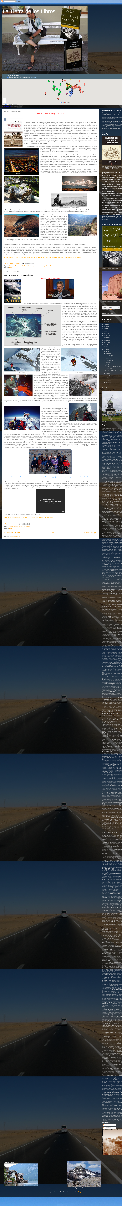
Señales (109, 1001)
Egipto (114, 587)
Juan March (105, 756)
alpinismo (106, 457)
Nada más (104, 911)
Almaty (108, 456)
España (103, 652)
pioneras (118, 956)
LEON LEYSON (105, 823)
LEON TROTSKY (114, 823)
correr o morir (105, 550)
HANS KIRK (106, 694)
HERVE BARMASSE (114, 703)
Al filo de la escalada (114, 440)
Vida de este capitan (114, 1094)
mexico (19, 266)
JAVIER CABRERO (106, 731)
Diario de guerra (111, 570)
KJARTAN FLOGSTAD (112, 767)
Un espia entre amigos (115, 1062)
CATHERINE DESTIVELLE (107, 524)
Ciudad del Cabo (114, 539)
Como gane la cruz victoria (110, 543)
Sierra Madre (49, 266)
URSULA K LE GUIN (112, 1081)
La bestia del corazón (107, 774)
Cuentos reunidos (112, 556)
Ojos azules (105, 928)
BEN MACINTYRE (115, 494)
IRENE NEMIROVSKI (115, 721)
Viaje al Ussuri (110, 1089)
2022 (105, 331)
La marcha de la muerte (108, 790)
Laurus (120, 816)
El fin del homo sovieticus (111, 601)
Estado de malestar (106, 653)
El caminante (105, 592)
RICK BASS (115, 976)
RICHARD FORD (106, 976)
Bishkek (114, 505)
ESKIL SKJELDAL (116, 650)
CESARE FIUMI (118, 528)
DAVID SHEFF (116, 563)
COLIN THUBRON (112, 540)
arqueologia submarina (114, 481)
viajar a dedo (115, 1086)
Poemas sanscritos (112, 959)
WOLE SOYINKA (117, 1112)
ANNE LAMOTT (115, 468)
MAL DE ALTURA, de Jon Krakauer (18, 275)
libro (112, 826)
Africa (111, 438)
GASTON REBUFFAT (115, 674)
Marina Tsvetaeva (113, 876)
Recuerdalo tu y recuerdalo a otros (114, 969)
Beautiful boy (105, 494)
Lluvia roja (116, 829)
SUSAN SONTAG (106, 1021)
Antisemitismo (105, 473)
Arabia (110, 478)
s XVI (121, 991)
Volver (115, 1104)
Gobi (110, 684)
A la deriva (117, 433)
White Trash (113, 1108)
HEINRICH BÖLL (107, 696)
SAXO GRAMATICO (106, 999)
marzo (107, 380)
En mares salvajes (115, 641)
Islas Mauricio (117, 724)
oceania (116, 927)
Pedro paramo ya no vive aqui (38, 266)
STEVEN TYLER (116, 1019)
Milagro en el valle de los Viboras (110, 901)
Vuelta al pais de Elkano (107, 1105)
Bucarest (118, 511)
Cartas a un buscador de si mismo (110, 521)
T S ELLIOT (111, 1028)
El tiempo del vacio (109, 625)
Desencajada (106, 569)
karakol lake (105, 761)
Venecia (119, 1085)
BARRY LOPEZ (105, 492)
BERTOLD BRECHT (112, 498)
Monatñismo (109, 904)
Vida (106, 1094)
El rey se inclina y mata (116, 620)
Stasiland (117, 1017)
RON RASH (114, 985)
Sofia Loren (105, 1016)
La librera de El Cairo (116, 789)
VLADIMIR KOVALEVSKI (114, 1101)
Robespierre (115, 984)
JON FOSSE (107, 743)
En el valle (112, 638)
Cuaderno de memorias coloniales (109, 553)
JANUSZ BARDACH (113, 729)
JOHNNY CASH (116, 742)
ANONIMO (115, 471)
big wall (103, 501)
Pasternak (111, 939)
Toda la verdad (117, 1043)
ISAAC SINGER (106, 722)
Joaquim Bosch (112, 738)
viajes (116, 1089)
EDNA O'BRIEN (106, 582)
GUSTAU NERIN (112, 691)
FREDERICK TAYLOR (109, 672)
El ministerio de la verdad (113, 614)
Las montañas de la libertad (108, 813)
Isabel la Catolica (118, 722)
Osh (119, 931)
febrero (107, 382)
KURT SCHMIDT (109, 770)
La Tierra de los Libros (29, 11)
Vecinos (113, 1085)
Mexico (11, 267)
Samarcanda (105, 997)
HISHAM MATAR (105, 705)
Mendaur (104, 889)
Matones (113, 882)
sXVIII (105, 1026)
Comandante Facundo (107, 542)
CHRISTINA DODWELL (114, 535)
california (104, 514)
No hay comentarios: (15, 263)
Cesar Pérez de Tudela (107, 528)
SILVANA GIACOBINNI (107, 1009)
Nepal (117, 920)
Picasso (108, 955)
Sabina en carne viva (107, 992)
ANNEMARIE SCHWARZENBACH (109, 470)
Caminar (109, 515)
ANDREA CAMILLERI (108, 463)
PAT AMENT (117, 939)
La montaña (106, 792)
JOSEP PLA (105, 750)
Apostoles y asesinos (107, 477)
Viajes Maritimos (106, 1091)
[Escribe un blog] (28, 263)
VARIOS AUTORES (106, 1084)
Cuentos (106, 554)
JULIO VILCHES (115, 757)
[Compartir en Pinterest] (33, 263)
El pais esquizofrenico (110, 619)
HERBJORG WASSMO (117, 700)
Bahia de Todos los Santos (112, 488)
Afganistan (104, 438)
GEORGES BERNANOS (114, 680)
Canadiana (106, 516)
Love (115, 852)
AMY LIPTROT (105, 460)
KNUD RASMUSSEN (106, 768)
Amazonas (106, 459)
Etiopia (116, 655)
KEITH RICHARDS (116, 764)
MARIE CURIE (115, 874)
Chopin (106, 533)
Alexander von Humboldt (116, 450)
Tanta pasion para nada (107, 1029)
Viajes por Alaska (115, 1091)
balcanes (114, 491)
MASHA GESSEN (106, 882)
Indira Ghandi (109, 715)
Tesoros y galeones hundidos (112, 1033)
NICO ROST (112, 921)
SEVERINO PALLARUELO (109, 1003)
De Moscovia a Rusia (116, 564)
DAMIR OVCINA (118, 558)
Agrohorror (112, 439)
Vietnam (105, 1097)
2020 (105, 335)
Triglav (117, 1053)
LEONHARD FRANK (113, 824)
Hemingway (112, 697)
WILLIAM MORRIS (116, 1111)
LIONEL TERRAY (106, 829)
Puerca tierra (111, 963)
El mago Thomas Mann (107, 613)
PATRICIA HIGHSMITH (111, 941)
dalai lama (111, 558)
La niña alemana (112, 795)
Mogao (103, 904)
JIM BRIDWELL (112, 736)
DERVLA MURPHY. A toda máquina (109, 567)
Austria (118, 487)
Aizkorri (103, 440)
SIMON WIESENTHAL (115, 1010)
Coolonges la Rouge (106, 549)
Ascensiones (106, 484)
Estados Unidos (117, 653)
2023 (105, 328)
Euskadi (114, 656)
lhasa (103, 826)
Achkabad (104, 436)
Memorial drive (111, 886)
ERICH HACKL (111, 645)
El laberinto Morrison (111, 609)
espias (108, 652)
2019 (105, 338)
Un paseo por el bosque (108, 1067)
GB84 (103, 676)
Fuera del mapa (111, 673)
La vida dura (114, 806)
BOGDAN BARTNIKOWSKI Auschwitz (110, 507)
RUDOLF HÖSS (105, 988)
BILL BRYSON (111, 501)
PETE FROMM (105, 949)
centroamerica (105, 526)
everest (11, 526)
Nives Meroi (118, 923)
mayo (107, 375)
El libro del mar (114, 612)
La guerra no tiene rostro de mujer (111, 785)
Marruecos (112, 879)
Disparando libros (117, 576)
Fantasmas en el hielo (107, 659)
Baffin (103, 488)
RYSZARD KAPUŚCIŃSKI (107, 991)
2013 (105, 351)
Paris (120, 938)
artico (103, 482)
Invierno (105, 719)
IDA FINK (109, 711)
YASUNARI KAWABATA (117, 1116)
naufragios (104, 916)
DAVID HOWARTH (112, 561)
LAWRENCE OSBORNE (116, 819)
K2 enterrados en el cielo (113, 759)
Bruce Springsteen (107, 511)
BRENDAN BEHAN (116, 509)
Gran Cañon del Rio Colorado (114, 686)
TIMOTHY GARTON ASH (107, 1043)
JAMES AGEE (113, 727)
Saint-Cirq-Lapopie (108, 994)
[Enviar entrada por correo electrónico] (23, 263)
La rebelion (109, 800)
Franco (110, 666)
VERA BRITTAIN (106, 1086)
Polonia (104, 960)
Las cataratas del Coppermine (108, 809)
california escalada (112, 514)
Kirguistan (104, 767)
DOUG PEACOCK (108, 579)
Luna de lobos (105, 854)
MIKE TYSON (105, 900)
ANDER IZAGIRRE (114, 462)
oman (112, 929)
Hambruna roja (115, 693)
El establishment (111, 600)
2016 (105, 344)
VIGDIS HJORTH (113, 1097)
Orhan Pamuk (105, 931)
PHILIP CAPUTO (107, 953)
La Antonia (110, 771)
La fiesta (120, 782)
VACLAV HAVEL (106, 1082)
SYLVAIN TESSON (117, 1026)
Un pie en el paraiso (107, 1068)
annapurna (119, 467)
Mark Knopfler (116, 877)
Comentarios (107, 1127)
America (113, 459)
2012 (105, 387)
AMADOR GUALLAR (114, 457)
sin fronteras (110, 1012)
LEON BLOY (115, 822)
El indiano (119, 607)
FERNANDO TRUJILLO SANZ (110, 662)
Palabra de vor (107, 935)
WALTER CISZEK (106, 1106)
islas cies (111, 724)
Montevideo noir (105, 907)
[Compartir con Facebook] (31, 263)
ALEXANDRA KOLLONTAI (108, 453)
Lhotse (108, 826)
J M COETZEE (115, 725)
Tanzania (118, 1029)
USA (119, 1081)
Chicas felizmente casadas (116, 531)
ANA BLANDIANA (114, 460)
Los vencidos (117, 849)
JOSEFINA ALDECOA (108, 747)
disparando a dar (106, 576)
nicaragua (104, 921)
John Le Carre (115, 741)
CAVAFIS (117, 524)
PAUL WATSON (111, 943)
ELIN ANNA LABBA (113, 631)
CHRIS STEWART (115, 533)
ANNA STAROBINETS (107, 467)
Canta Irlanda (114, 516)
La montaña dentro (116, 792)
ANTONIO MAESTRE (110, 474)
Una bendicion (107, 1074)
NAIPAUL (106, 913)
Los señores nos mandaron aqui (115, 847)
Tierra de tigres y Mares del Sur (109, 1040)
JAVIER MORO (117, 731)
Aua (121, 485)
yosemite (104, 1120)
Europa (106, 656)
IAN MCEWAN (117, 710)
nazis (103, 918)
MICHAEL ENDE (117, 896)
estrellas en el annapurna (107, 655)
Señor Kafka (115, 1001)
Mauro (105, 883)
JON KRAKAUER (18, 526)
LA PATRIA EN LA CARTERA (111, 797)
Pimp (113, 956)
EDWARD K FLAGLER (107, 586)
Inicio (52, 532)
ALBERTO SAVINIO (108, 446)
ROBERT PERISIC (116, 981)
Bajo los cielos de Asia (114, 490)
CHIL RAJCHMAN (107, 532)
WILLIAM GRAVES (106, 1111)
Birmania (109, 505)
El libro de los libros (108, 610)
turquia (120, 1057)
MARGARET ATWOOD (115, 865)
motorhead (114, 909)
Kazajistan (107, 764)
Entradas (106, 1125)
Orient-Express (114, 931)
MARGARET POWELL (113, 867)
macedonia (113, 854)
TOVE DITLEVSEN (111, 1047)
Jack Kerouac (105, 727)
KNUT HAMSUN (117, 768)
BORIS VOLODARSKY (110, 508)
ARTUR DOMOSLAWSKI (113, 482)
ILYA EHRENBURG (110, 714)
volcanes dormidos (108, 1104)
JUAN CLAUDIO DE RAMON (109, 754)
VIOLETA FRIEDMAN (117, 1098)
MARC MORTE (118, 864)
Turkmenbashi (105, 1057)
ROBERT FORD (115, 978)
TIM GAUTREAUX (114, 1042)
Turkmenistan (113, 1057)
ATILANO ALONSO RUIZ (113, 485)
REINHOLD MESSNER (108, 971)
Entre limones (116, 644)
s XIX (116, 991)
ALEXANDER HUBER (115, 449)
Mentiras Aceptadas (114, 889)
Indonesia (116, 715)
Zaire (119, 1120)
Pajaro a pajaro (118, 934)
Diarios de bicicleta (109, 573)
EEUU (110, 587)
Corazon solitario (117, 549)
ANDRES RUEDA (112, 464)
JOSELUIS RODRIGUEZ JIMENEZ (109, 749)
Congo (110, 547)
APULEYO (104, 478)
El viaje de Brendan (116, 630)
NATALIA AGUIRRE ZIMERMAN (108, 914)
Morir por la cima (115, 907)
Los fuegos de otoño (113, 838)
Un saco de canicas (106, 1071)
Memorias (118, 886)
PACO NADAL (25, 266)
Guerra (111, 689)
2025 (105, 324)
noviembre (108, 355)
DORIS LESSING (114, 578)
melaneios (104, 886)
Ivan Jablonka (107, 725)
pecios (118, 943)
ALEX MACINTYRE (116, 448)
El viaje (108, 630)
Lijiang (112, 827)
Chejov (112, 529)
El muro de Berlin (114, 616)
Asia (112, 484)
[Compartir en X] (30, 263)
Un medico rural (114, 1065)
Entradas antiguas (90, 532)
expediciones (112, 658)
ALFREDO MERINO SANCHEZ (108, 455)
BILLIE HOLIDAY (106, 503)
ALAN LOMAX (114, 443)
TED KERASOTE (114, 1030)
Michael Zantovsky (116, 897)
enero (107, 384)
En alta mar (111, 635)
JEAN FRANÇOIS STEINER (116, 732)
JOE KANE (104, 739)
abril (107, 378)
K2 (104, 759)
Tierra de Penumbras (110, 1039)
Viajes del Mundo (7, 106)
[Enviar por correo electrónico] (26, 263)
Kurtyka (117, 770)
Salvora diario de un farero (108, 995)
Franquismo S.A (108, 669)
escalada (104, 648)
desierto (113, 569)
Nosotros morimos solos (113, 925)
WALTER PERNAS (117, 1106)
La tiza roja (112, 805)
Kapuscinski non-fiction (115, 760)
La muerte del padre (114, 793)
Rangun (104, 967)
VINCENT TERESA (106, 1098)
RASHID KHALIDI (111, 967)
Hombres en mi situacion (113, 709)
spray (111, 1017)
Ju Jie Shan (106, 753)
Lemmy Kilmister (113, 820)
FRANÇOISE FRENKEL (107, 667)
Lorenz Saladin (105, 830)
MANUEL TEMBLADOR (113, 863)
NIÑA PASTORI (111, 923)
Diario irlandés (119, 572)
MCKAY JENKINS (113, 885)
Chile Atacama (115, 532)
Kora (103, 770)
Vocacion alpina (114, 1102)
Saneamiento (112, 997)
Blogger (80, 1192)
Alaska (120, 443)
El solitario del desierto (107, 624)
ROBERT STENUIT (115, 983)
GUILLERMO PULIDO (107, 690)
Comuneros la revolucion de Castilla (109, 546)
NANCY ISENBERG (116, 913)
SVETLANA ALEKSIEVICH (109, 1023)
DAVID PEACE (105, 563)
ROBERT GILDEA (116, 980)
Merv (110, 890)
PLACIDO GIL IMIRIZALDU (113, 957)
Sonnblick (104, 1017)
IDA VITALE (116, 711)
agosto (107, 362)
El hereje (119, 603)
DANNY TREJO (109, 560)
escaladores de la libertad (110, 649)
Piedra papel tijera (116, 955)
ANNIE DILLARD (106, 471)
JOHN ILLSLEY (107, 740)
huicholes (109, 710)
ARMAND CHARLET (112, 480)
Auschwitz (111, 487)
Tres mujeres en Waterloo (109, 1051)
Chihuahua (12, 266)
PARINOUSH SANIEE (110, 938)
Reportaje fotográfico (112, 973)
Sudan (103, 1020)
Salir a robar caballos (117, 994)
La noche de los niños (116, 796)
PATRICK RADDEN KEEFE (108, 942)
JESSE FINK (112, 735)
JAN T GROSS (111, 728)
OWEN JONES (111, 932)
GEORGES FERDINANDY (113, 682)
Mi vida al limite (110, 894)
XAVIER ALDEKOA (106, 1115)
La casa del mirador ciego (107, 777)
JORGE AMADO (111, 745)
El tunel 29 (110, 627)
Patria (103, 941)
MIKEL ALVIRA (114, 900)
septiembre (109, 360)
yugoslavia (111, 1120)
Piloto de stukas (106, 956)
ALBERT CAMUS (112, 445)
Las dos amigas (112, 812)
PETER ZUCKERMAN (106, 952)
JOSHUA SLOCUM (116, 752)
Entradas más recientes (12, 532)
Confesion (104, 547)
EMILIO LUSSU (118, 634)
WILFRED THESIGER (107, 1109)
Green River (106, 687)
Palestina (115, 935)
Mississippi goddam (114, 903)
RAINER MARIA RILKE (115, 966)
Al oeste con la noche (115, 442)
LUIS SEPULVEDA (113, 853)
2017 (105, 342)
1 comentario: (13, 524)
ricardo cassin (108, 974)
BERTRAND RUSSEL (106, 500)
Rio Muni (107, 977)
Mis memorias (105, 903)
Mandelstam (112, 858)
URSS (103, 1081)
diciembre (108, 353)
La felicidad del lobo (112, 782)
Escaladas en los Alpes (115, 648)
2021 (105, 333)
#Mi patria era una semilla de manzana (111, 429)
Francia (111, 663)
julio (107, 365)
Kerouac (104, 765)
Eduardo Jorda (116, 582)
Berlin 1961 (113, 495)
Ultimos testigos (111, 1058)
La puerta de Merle (117, 799)
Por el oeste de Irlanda (115, 960)
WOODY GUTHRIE (114, 1113)
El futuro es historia (111, 603)
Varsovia (114, 1084)
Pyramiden (118, 963)
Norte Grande (117, 924)
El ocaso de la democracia (113, 617)
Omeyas (117, 929)
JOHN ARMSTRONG (113, 739)
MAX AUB (111, 883)
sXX (110, 1026)
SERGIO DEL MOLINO (109, 1002)
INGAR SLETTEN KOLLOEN (108, 718)
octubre (108, 358)
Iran (103, 721)
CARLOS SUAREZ (108, 519)
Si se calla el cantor (115, 1005)
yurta (115, 1120)
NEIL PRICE (110, 920)
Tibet (108, 1037)
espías (114, 652)
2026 (105, 322)
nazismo (108, 918)
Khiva (117, 765)
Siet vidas (115, 1008)
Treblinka (115, 1048)
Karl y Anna (113, 763)
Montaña (104, 906)
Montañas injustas (114, 906)
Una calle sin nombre (115, 1074)
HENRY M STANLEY (106, 700)
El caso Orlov (111, 593)
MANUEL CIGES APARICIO (115, 860)
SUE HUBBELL (110, 1020)
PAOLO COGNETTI (112, 937)
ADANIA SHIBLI (112, 436)
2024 (105, 326)
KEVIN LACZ (111, 765)
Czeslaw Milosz (106, 557)
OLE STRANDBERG (116, 928)
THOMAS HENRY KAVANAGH (110, 1036)
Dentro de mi (116, 566)
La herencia (109, 786)
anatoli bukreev (105, 462)
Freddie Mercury (111, 670)
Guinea (104, 691)
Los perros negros (114, 845)
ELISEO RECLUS (113, 632)
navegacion (117, 916)
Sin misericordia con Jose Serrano (109, 1013)
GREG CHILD (115, 687)
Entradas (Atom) (15, 536)
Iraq (107, 721)
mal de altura (27, 526)
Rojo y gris (106, 985)
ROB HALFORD (116, 977)
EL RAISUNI (106, 620)
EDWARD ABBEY (106, 585)
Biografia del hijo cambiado (112, 504)
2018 (105, 340)
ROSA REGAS (105, 987)
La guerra (109, 784)
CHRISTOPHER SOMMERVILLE (109, 538)
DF (16, 266)
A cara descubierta (109, 433)
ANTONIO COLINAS (113, 473)
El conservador (112, 597)
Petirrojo (114, 952)
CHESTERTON (105, 531)
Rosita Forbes (114, 987)
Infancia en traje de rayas (107, 716)
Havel (111, 694)
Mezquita (113, 892)
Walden (116, 1105)
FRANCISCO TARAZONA (111, 665)
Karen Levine (115, 761)
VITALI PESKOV (110, 1099)
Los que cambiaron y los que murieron (111, 846)
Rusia (108, 990)
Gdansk (109, 676)
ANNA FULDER (112, 466)
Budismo (104, 512)
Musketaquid (105, 910)
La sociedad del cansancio (112, 804)
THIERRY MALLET (113, 1035)
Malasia (117, 857)
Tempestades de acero (108, 1032)
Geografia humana (110, 679)
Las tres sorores (113, 816)
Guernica (104, 689)
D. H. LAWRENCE (117, 557)
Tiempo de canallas (116, 1037)
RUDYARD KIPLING (115, 988)
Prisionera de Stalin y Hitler (115, 962)
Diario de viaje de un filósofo (108, 572)
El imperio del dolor (111, 607)
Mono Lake (116, 904)
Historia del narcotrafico (115, 707)
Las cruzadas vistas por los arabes (111, 811)
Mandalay (104, 858)
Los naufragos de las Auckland (112, 843)
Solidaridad (112, 1016)
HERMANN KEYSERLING (115, 702)
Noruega (104, 925)
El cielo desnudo (110, 594)
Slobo (109, 1015)
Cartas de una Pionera (111, 522)
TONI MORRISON (115, 1046)
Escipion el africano (106, 650)
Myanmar (113, 910)
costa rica (113, 550)
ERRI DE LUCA (106, 646)
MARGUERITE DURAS (107, 873)
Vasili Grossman (106, 1085)
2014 (105, 349)
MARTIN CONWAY (113, 881)
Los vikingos (112, 850)
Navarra (111, 916)
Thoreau (104, 1037)
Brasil (108, 509)
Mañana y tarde (109, 864)
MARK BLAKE (107, 877)
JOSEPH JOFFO (116, 750)
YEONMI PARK (105, 1118)
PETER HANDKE (112, 950)
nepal (10, 528)
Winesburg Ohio (108, 1112)
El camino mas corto (116, 592)
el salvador (110, 621)
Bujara (110, 512)
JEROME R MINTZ (113, 734)
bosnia (103, 509)
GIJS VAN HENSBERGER (108, 683)
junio (107, 373)
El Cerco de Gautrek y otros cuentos (111, 195)
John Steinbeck (107, 742)
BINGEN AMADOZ (118, 502)
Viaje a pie (111, 1088)
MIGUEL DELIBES (112, 899)
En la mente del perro (113, 639)
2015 (105, 347)
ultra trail (118, 1058)
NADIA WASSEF (112, 911)
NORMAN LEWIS (108, 924)
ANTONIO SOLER (112, 475)
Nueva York (110, 927)
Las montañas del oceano (107, 815)
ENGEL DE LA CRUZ (106, 644)
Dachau (105, 558)
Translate (114, 309)
